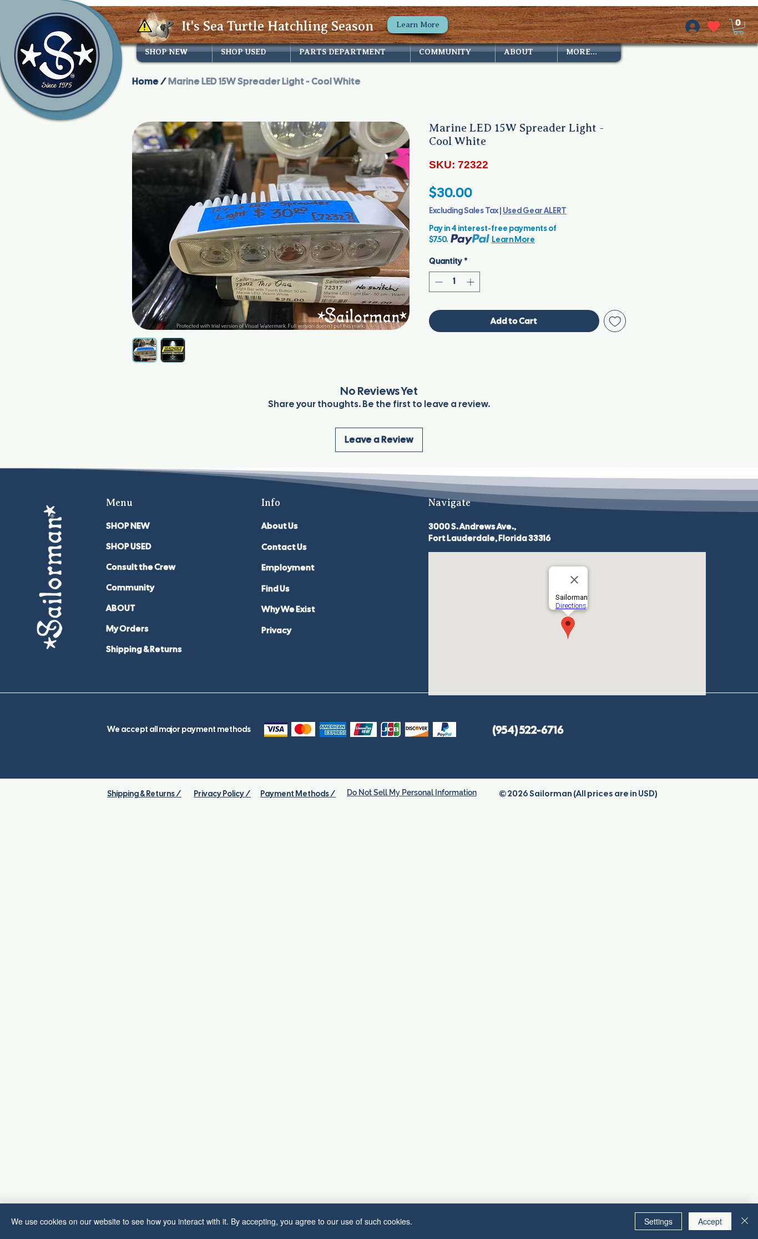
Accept (710, 1221)
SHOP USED (128, 546)
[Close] (744, 1221)
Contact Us (284, 547)
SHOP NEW (128, 525)
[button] (738, 27)
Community (130, 587)
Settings (658, 1221)
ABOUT (120, 608)
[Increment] (471, 282)
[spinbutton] (454, 282)
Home (145, 81)
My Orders (127, 628)
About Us (279, 525)
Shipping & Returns (144, 649)
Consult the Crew (140, 567)
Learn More (513, 239)
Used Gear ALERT (535, 210)
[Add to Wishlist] (615, 321)
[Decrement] (437, 282)
